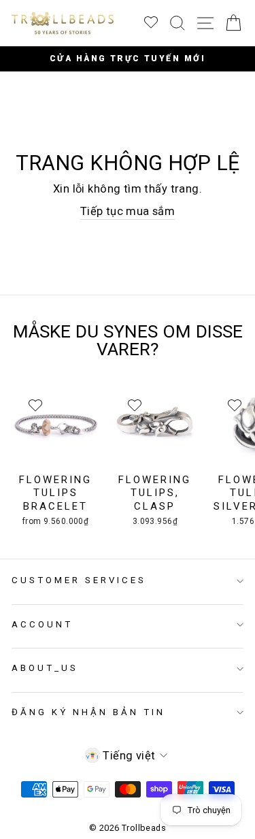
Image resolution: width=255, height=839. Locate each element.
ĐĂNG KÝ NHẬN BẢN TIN (88, 712)
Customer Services (79, 580)
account (42, 624)
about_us (45, 668)
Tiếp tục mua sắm (127, 211)
